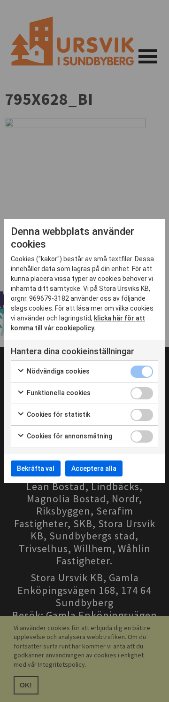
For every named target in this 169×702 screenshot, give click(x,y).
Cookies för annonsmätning (68, 436)
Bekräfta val (35, 468)
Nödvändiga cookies (57, 371)
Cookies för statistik (57, 414)
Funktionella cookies (58, 393)
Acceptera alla (93, 468)
